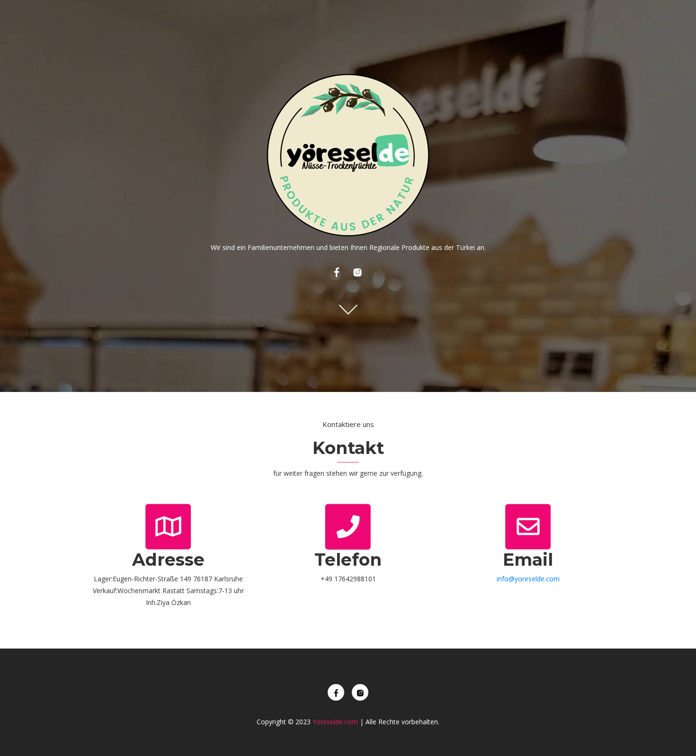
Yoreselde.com (335, 721)
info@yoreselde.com (528, 578)
